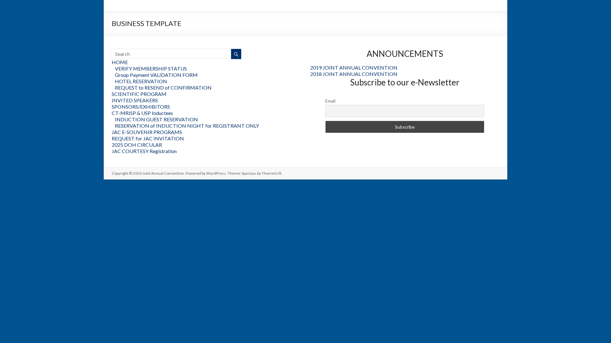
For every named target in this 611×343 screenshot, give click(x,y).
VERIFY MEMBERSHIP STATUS (151, 68)
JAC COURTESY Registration (144, 151)
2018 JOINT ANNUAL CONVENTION (353, 74)
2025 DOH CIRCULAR (137, 145)
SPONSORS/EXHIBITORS (141, 107)
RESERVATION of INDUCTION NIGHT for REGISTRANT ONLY (187, 126)
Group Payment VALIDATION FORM (156, 75)
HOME (120, 62)
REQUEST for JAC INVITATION (148, 138)
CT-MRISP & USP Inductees (142, 113)
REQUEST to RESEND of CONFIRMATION (163, 87)
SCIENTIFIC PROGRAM (139, 94)
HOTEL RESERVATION (141, 81)
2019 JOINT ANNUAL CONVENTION (353, 67)
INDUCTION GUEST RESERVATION (156, 119)
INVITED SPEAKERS (135, 100)
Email (330, 101)
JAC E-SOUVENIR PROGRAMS (147, 132)
